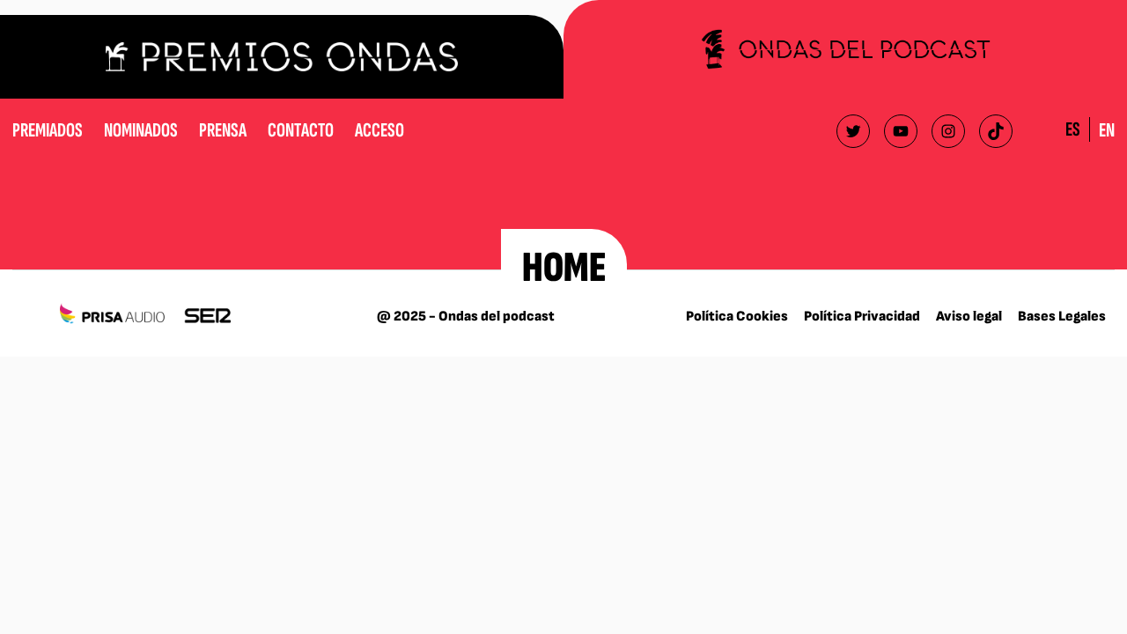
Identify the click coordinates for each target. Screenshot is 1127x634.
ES (1072, 129)
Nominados (141, 130)
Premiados (47, 130)
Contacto (301, 130)
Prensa (223, 130)
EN (1107, 130)
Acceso (379, 130)
